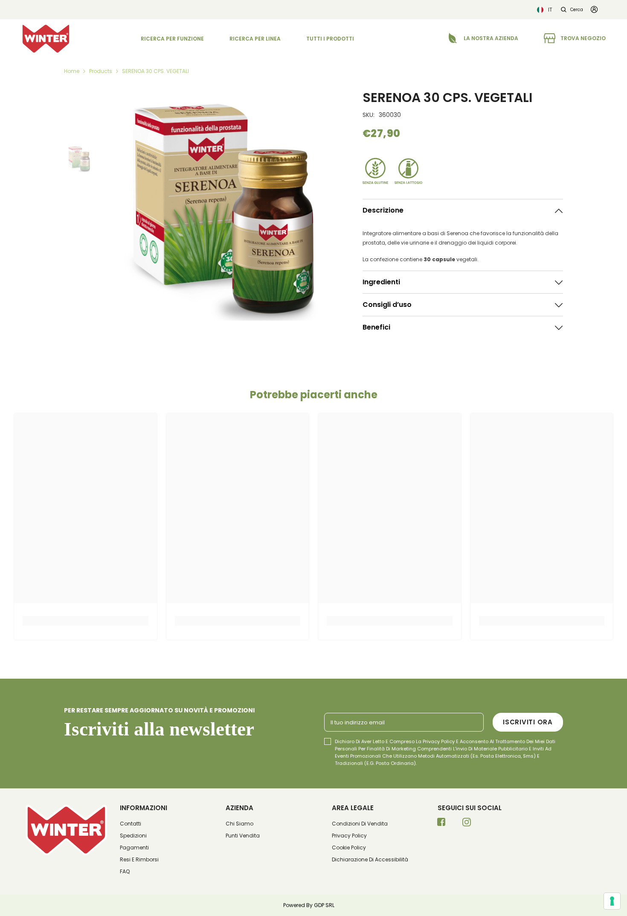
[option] (222, 205)
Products (100, 71)
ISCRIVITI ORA (528, 722)
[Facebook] (441, 824)
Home (71, 71)
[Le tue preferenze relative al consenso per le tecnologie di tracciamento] (612, 901)
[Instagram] (466, 824)
